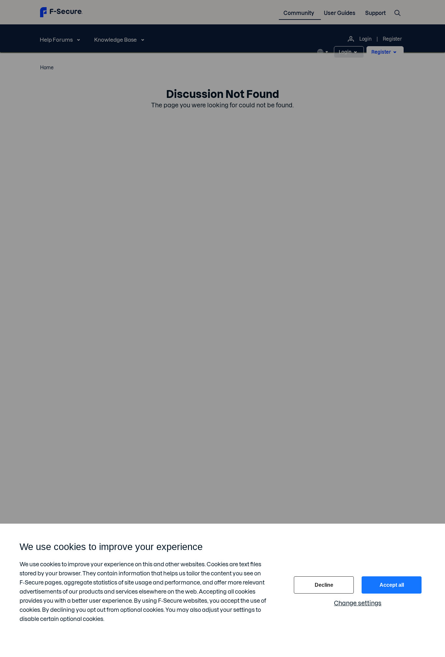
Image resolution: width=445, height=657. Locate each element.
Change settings (357, 603)
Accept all (392, 585)
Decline (324, 585)
